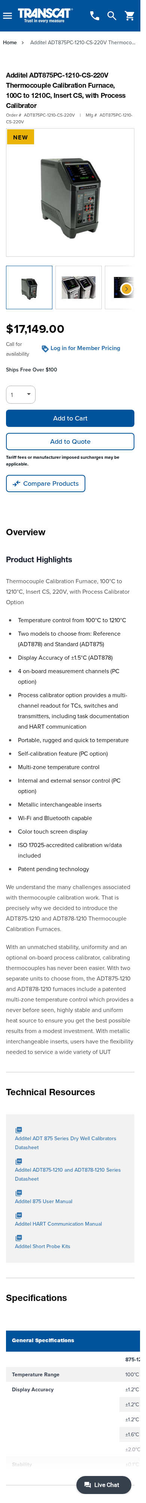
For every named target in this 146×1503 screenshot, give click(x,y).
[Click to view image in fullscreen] (70, 192)
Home (10, 42)
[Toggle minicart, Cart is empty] (129, 15)
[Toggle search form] (111, 15)
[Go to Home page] (45, 16)
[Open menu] (7, 15)
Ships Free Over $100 (31, 369)
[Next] (126, 289)
